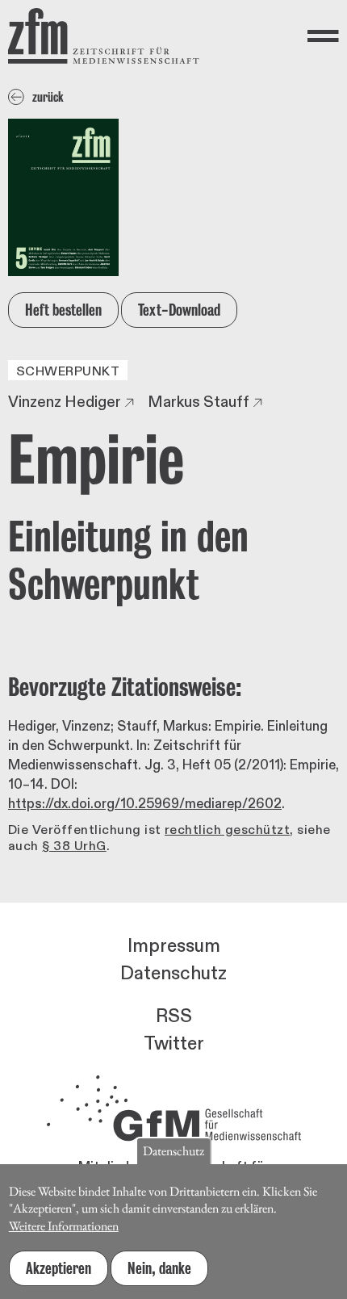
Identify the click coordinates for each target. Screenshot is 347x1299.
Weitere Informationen (64, 1225)
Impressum (174, 946)
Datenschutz (173, 973)
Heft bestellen (63, 310)
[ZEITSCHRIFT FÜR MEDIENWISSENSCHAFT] (103, 36)
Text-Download (179, 310)
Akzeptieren (58, 1268)
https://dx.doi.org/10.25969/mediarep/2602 (145, 803)
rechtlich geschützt (227, 830)
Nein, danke (159, 1268)
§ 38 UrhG (74, 846)
